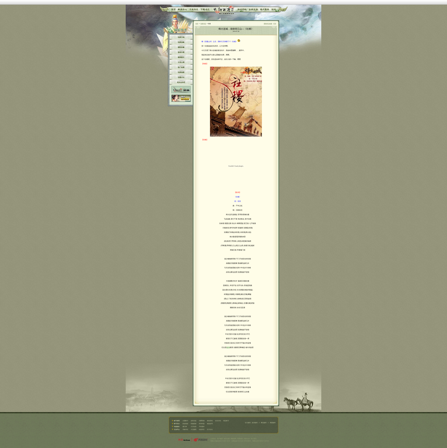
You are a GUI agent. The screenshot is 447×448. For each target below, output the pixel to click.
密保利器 (202, 423)
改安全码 (218, 421)
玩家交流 (253, 9)
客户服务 (264, 9)
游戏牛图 (181, 52)
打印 (274, 23)
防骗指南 (193, 423)
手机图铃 (202, 426)
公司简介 (213, 438)
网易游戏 (233, 438)
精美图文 (181, 57)
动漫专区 (202, 429)
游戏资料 (241, 9)
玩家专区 (203, 23)
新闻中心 (182, 9)
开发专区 (193, 9)
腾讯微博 (263, 423)
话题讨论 (181, 77)
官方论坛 (210, 429)
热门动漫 (181, 67)
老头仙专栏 (181, 82)
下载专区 (204, 9)
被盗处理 (210, 423)
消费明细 (202, 421)
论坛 (273, 9)
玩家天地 (181, 37)
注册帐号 (185, 421)
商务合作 (247, 438)
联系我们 (240, 438)
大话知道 (193, 426)
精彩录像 (181, 47)
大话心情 (181, 62)
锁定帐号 (226, 421)
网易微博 (272, 423)
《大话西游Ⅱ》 (223, 10)
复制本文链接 (268, 23)
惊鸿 (228, 347)
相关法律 (227, 438)
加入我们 (254, 438)
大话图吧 (193, 429)
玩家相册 (181, 72)
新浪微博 (254, 423)
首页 (173, 9)
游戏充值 (193, 421)
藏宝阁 (185, 426)
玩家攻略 (181, 42)
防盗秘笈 (185, 423)
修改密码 (210, 421)
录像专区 (185, 429)
